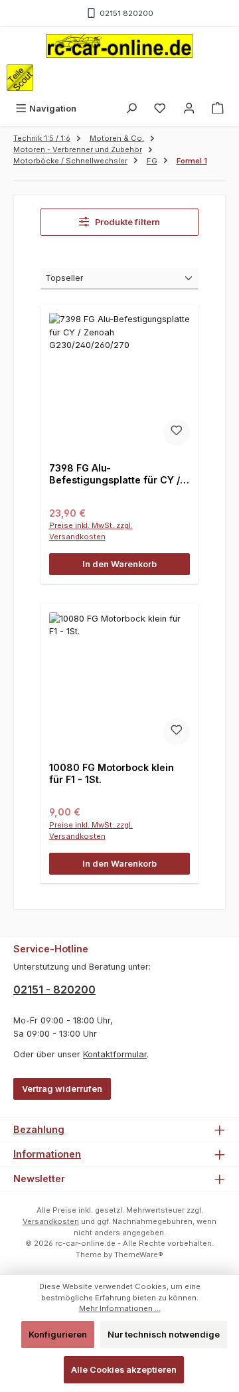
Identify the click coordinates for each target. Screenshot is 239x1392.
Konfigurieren (58, 1335)
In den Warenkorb (119, 564)
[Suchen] (131, 109)
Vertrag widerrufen (62, 1089)
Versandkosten (51, 1221)
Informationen (47, 1154)
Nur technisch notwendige (164, 1335)
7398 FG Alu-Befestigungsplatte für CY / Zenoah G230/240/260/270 (115, 473)
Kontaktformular (115, 1054)
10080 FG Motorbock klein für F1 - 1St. (111, 773)
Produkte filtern (126, 222)
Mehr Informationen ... (120, 1308)
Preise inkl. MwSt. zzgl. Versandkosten (91, 531)
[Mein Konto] (189, 109)
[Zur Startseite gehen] (119, 46)
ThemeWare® (138, 1254)
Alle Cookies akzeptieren (124, 1370)
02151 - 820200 (54, 989)
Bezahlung (38, 1129)
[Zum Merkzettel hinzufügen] (176, 432)
